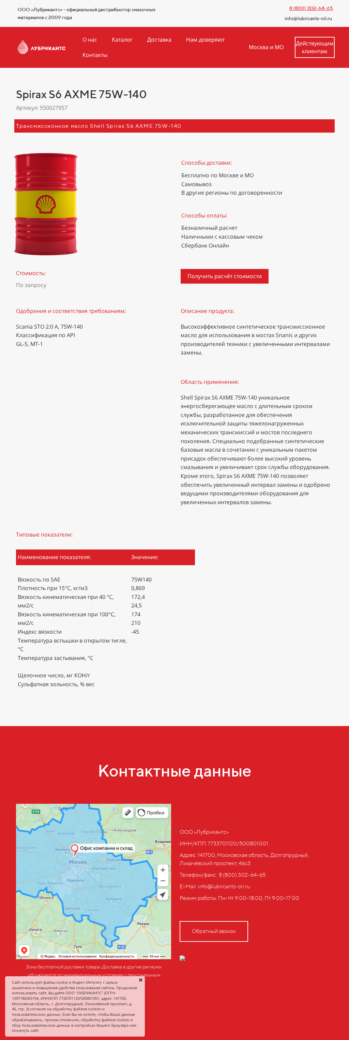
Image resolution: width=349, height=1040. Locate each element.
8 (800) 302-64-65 (311, 8)
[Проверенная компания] (212, 959)
